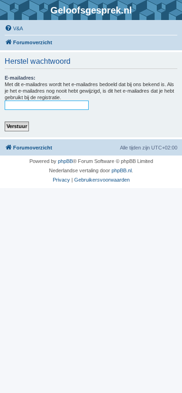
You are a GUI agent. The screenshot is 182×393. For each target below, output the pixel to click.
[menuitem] (14, 28)
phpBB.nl (122, 170)
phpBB (65, 161)
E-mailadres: (20, 78)
